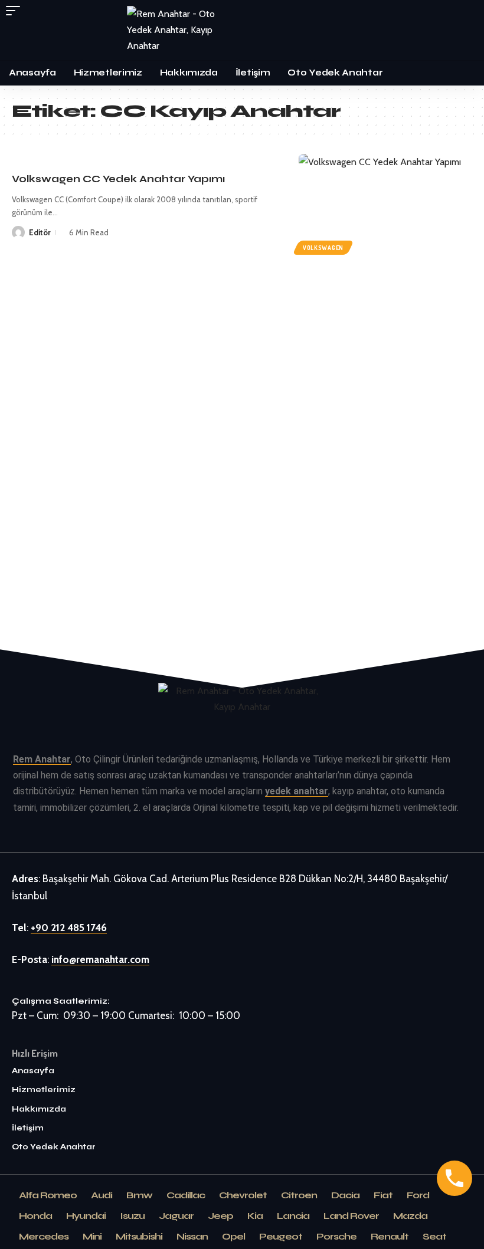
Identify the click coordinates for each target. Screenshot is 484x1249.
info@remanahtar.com (100, 959)
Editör (40, 232)
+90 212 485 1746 (69, 928)
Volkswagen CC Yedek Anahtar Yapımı (118, 179)
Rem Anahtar (42, 759)
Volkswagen (323, 247)
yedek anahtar (296, 791)
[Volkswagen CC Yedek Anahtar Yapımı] (385, 206)
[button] (16, 10)
